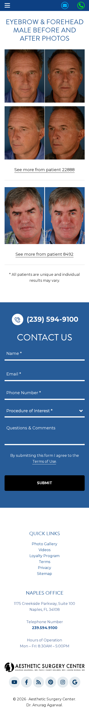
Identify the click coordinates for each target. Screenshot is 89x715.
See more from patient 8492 (44, 254)
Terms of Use (44, 461)
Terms (44, 562)
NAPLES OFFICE (44, 593)
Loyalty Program (44, 556)
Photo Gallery (44, 544)
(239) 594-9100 (52, 319)
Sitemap (44, 573)
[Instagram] (62, 683)
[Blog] (38, 683)
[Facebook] (26, 683)
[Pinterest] (50, 683)
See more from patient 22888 (44, 169)
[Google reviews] (74, 683)
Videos (44, 550)
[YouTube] (14, 683)
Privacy (44, 568)
